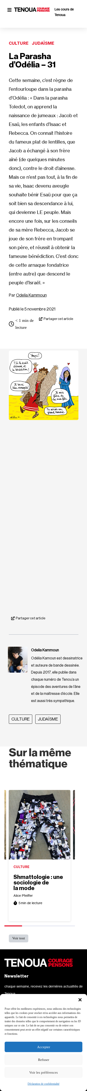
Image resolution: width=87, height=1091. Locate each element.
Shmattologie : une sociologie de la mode (38, 882)
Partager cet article (58, 319)
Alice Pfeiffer (23, 895)
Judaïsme (43, 43)
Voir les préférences (43, 1072)
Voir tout (18, 938)
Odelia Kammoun (31, 295)
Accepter (43, 1047)
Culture (19, 43)
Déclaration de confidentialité (43, 1083)
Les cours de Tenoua (64, 12)
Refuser (43, 1060)
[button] (80, 999)
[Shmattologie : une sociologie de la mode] (40, 824)
